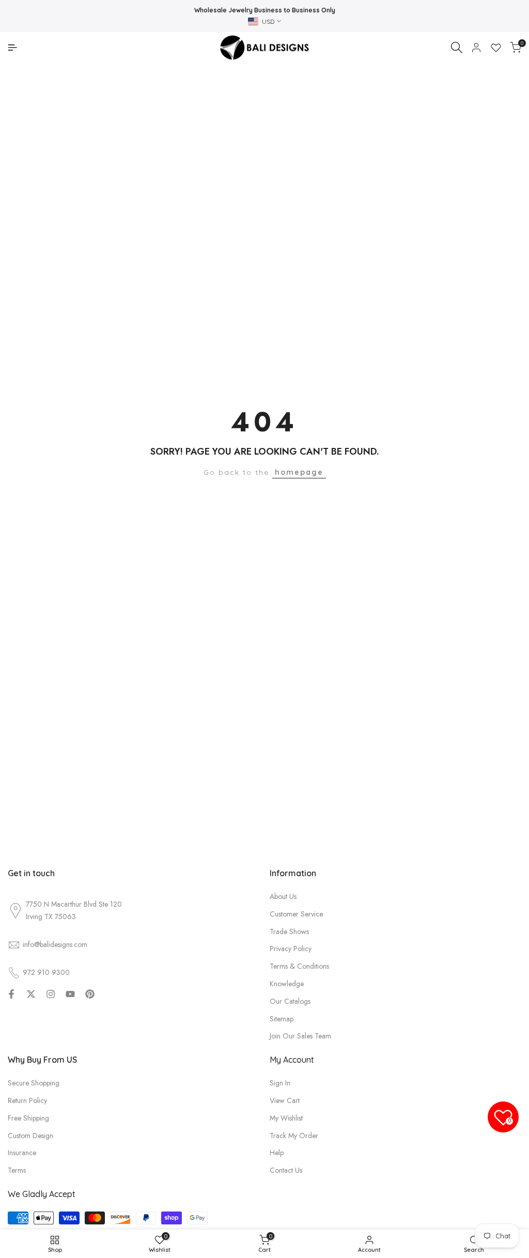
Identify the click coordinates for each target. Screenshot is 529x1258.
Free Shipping (28, 1118)
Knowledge (287, 984)
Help (277, 1152)
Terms (17, 1170)
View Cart (285, 1100)
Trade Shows (289, 931)
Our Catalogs (290, 1001)
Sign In (280, 1083)
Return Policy (27, 1100)
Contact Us (286, 1170)
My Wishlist (286, 1118)
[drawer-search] (456, 47)
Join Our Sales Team (300, 1036)
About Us (283, 896)
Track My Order (294, 1135)
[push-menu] (12, 47)
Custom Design (30, 1135)
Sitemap (281, 1019)
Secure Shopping (33, 1083)
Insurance (22, 1152)
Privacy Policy (291, 948)
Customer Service (296, 914)
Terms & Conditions (299, 966)
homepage (299, 472)
